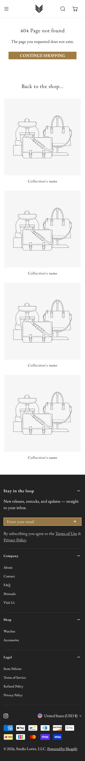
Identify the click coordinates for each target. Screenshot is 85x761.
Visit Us (9, 602)
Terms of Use (66, 533)
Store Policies (12, 668)
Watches (9, 631)
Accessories (11, 640)
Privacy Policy (13, 695)
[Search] (62, 9)
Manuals (10, 593)
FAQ (7, 585)
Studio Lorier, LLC (31, 748)
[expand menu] (6, 9)
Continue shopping (42, 55)
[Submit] (74, 521)
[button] (75, 9)
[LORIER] (39, 9)
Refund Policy (13, 686)
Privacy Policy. (15, 540)
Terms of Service (15, 677)
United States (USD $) (60, 715)
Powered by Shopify (62, 748)
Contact (9, 576)
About (8, 567)
